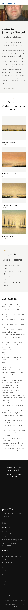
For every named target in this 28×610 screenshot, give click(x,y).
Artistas (4, 574)
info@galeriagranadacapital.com (12, 540)
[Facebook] (2, 523)
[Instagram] (5, 523)
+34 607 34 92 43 (7, 534)
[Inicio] (14, 509)
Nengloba (14, 606)
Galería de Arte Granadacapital (14, 468)
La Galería (5, 571)
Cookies (22, 601)
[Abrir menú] (25, 3)
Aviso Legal (6, 601)
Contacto (4, 585)
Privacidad (15, 601)
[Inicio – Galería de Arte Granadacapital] (8, 2)
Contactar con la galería (14, 475)
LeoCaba (21, 604)
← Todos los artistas (8, 88)
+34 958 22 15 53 (7, 531)
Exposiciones (6, 581)
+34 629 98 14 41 (7, 536)
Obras (4, 578)
